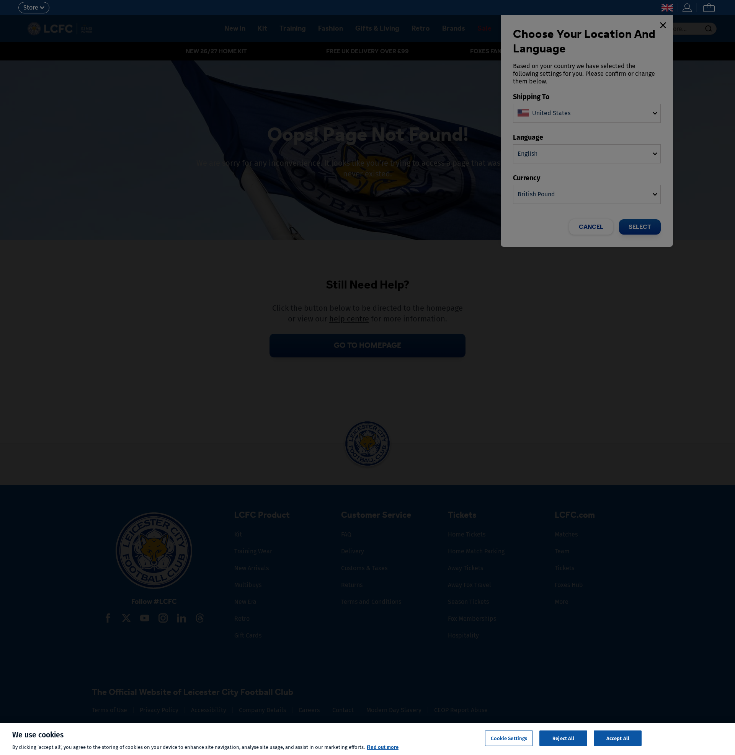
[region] (367, 739)
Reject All (563, 738)
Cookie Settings (509, 738)
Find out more (383, 747)
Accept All (617, 738)
